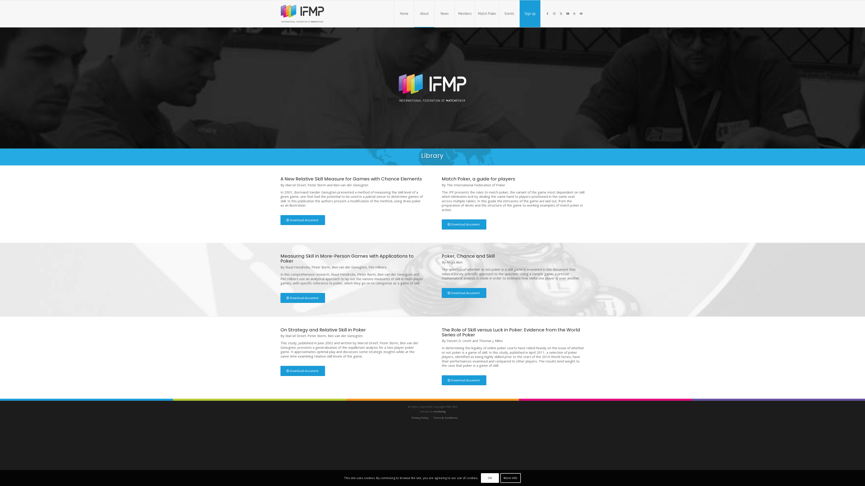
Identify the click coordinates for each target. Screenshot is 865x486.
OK (490, 478)
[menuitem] (404, 13)
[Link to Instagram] (554, 13)
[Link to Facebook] (547, 13)
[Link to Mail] (581, 13)
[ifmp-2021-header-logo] (309, 13)
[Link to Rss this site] (574, 13)
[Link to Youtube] (567, 13)
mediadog (439, 411)
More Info (510, 478)
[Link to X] (561, 13)
